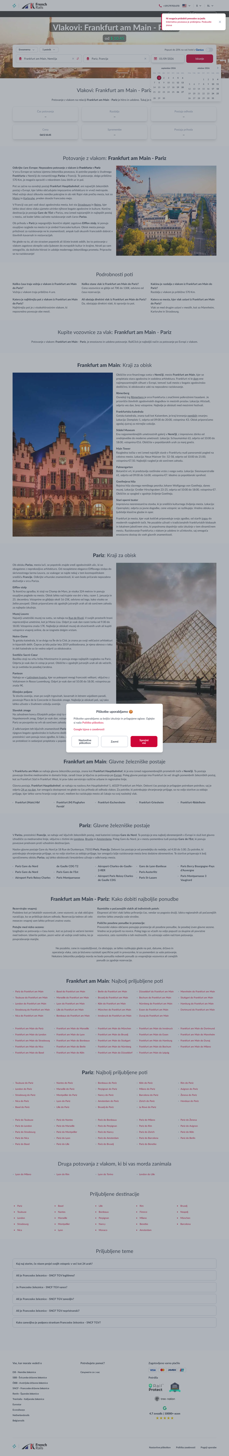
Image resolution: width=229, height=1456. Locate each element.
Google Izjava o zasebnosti (89, 729)
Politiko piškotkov (92, 722)
